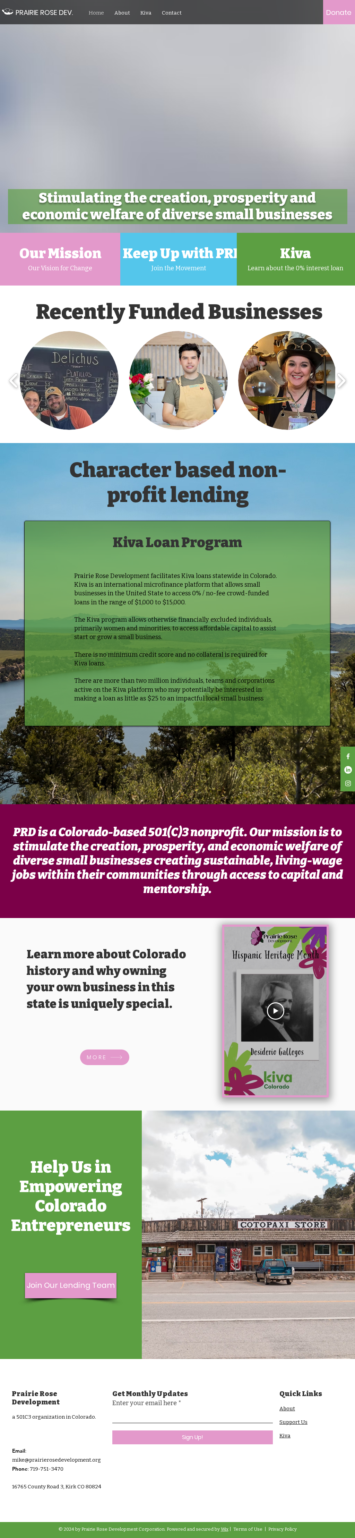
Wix (224, 1529)
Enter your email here (144, 1403)
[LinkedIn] (348, 770)
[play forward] (341, 380)
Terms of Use (247, 1529)
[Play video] (275, 1011)
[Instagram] (348, 783)
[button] (69, 380)
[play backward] (13, 380)
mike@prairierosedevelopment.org (56, 1460)
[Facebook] (348, 756)
